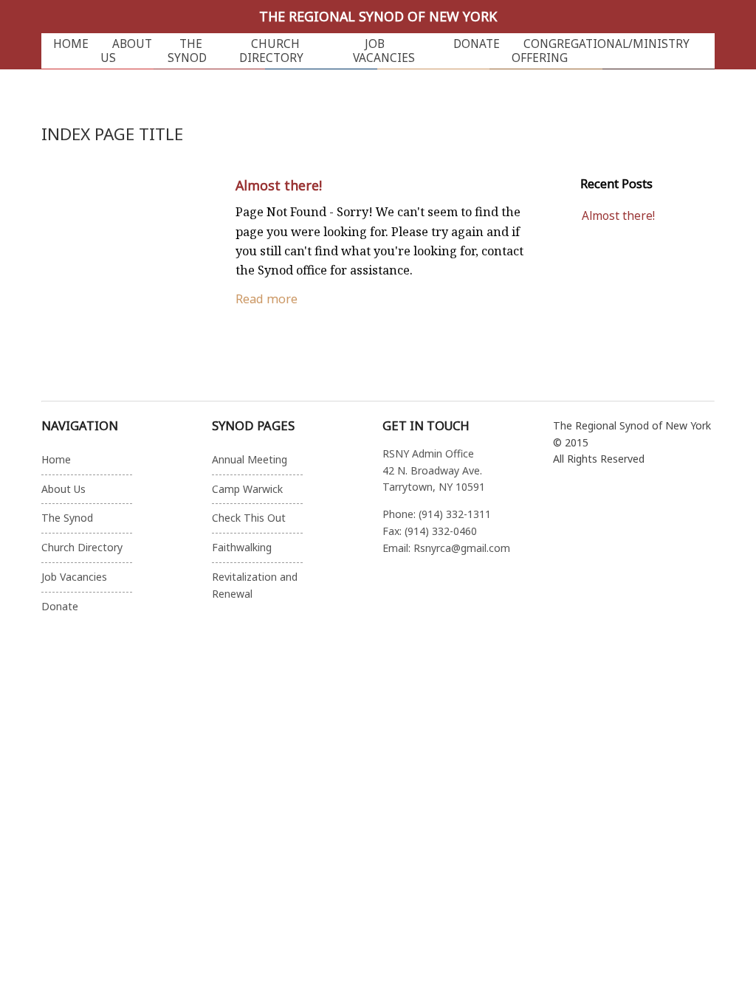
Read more (267, 299)
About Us (126, 51)
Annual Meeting (249, 459)
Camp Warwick (247, 489)
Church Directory (271, 51)
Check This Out (249, 518)
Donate (476, 44)
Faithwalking (242, 547)
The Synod (187, 51)
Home (71, 44)
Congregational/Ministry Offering (601, 51)
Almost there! (279, 185)
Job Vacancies (384, 51)
